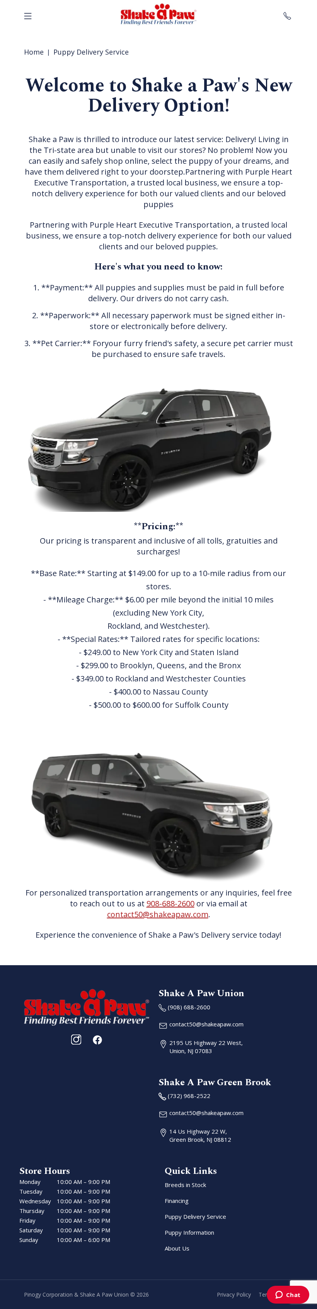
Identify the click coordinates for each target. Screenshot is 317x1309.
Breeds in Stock (185, 1185)
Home (34, 52)
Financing (177, 1200)
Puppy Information (189, 1232)
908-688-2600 (170, 903)
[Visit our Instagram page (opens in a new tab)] (76, 1040)
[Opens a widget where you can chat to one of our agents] (287, 1295)
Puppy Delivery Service (91, 52)
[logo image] (158, 14)
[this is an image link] (86, 1006)
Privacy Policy (234, 1294)
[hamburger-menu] (28, 14)
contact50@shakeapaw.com (157, 914)
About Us (177, 1248)
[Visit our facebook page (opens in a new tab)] (97, 1040)
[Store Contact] (287, 14)
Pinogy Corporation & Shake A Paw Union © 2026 (86, 1294)
